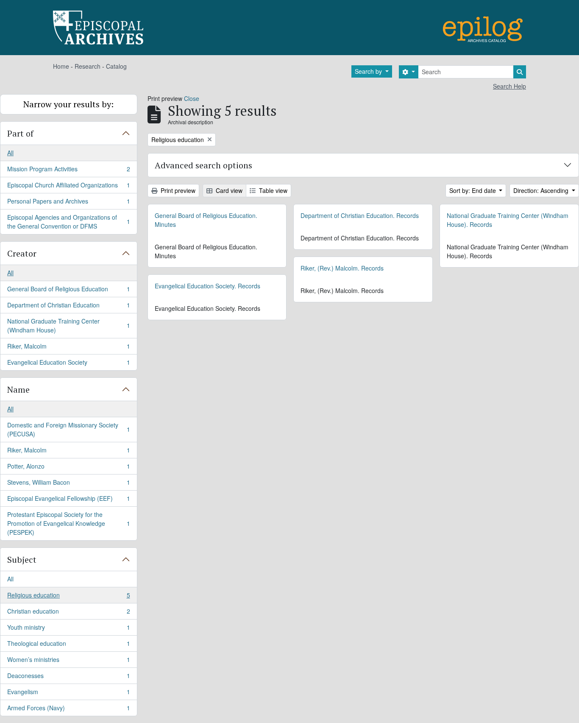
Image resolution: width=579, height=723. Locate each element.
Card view (228, 190)
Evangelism (68, 693)
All (10, 152)
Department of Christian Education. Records (360, 215)
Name (18, 389)
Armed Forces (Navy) (68, 709)
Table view (272, 190)
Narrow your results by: (68, 104)
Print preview (177, 190)
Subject (21, 559)
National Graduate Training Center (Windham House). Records (507, 220)
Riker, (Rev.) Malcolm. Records (342, 268)
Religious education (68, 597)
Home (61, 66)
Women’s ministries (68, 661)
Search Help (509, 86)
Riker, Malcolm (68, 348)
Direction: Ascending (541, 190)
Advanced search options (203, 165)
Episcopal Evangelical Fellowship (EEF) (68, 500)
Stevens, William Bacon (68, 484)
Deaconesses (68, 677)
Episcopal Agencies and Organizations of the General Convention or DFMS (68, 221)
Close (191, 98)
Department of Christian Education (68, 307)
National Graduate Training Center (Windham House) (68, 325)
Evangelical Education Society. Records (207, 286)
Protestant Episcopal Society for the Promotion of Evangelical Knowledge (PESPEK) (68, 523)
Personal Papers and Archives (68, 203)
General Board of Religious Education (68, 291)
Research (87, 66)
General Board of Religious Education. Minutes (206, 220)
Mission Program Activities (68, 171)
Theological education (68, 645)
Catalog (116, 66)
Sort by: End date (473, 190)
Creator (21, 253)
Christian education (68, 613)
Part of (20, 133)
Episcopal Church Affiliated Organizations (68, 187)
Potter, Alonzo (68, 468)
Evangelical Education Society (68, 364)
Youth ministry (68, 629)
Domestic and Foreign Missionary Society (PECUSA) (68, 429)
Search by (369, 71)
